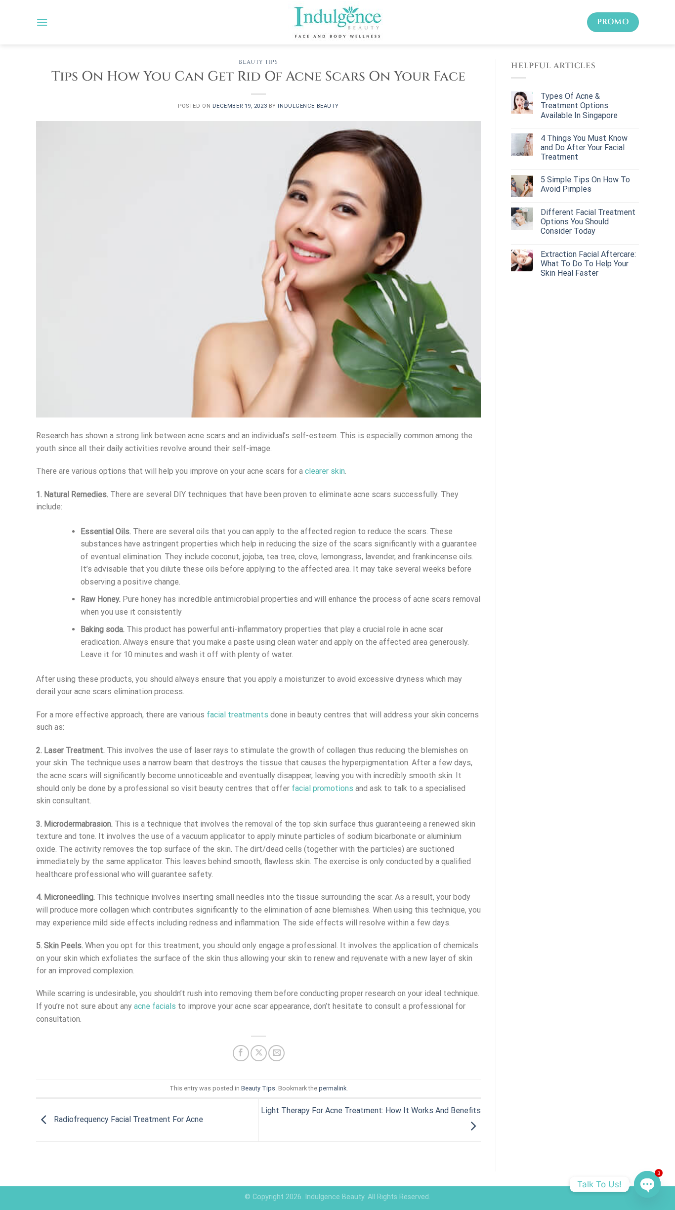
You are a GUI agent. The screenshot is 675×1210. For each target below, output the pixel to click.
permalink (332, 1088)
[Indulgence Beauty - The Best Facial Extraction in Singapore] (337, 22)
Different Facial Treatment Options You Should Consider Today (588, 222)
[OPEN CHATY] (647, 1184)
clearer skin (325, 471)
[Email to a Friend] (276, 1053)
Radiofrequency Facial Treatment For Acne (127, 1119)
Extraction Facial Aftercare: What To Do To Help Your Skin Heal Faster (588, 264)
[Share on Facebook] (241, 1053)
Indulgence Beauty (308, 106)
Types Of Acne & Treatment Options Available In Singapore (579, 105)
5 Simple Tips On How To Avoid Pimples (585, 184)
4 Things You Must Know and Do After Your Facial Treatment (584, 147)
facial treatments (237, 714)
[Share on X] (259, 1053)
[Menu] (42, 22)
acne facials (155, 1006)
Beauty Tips (258, 62)
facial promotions (322, 788)
